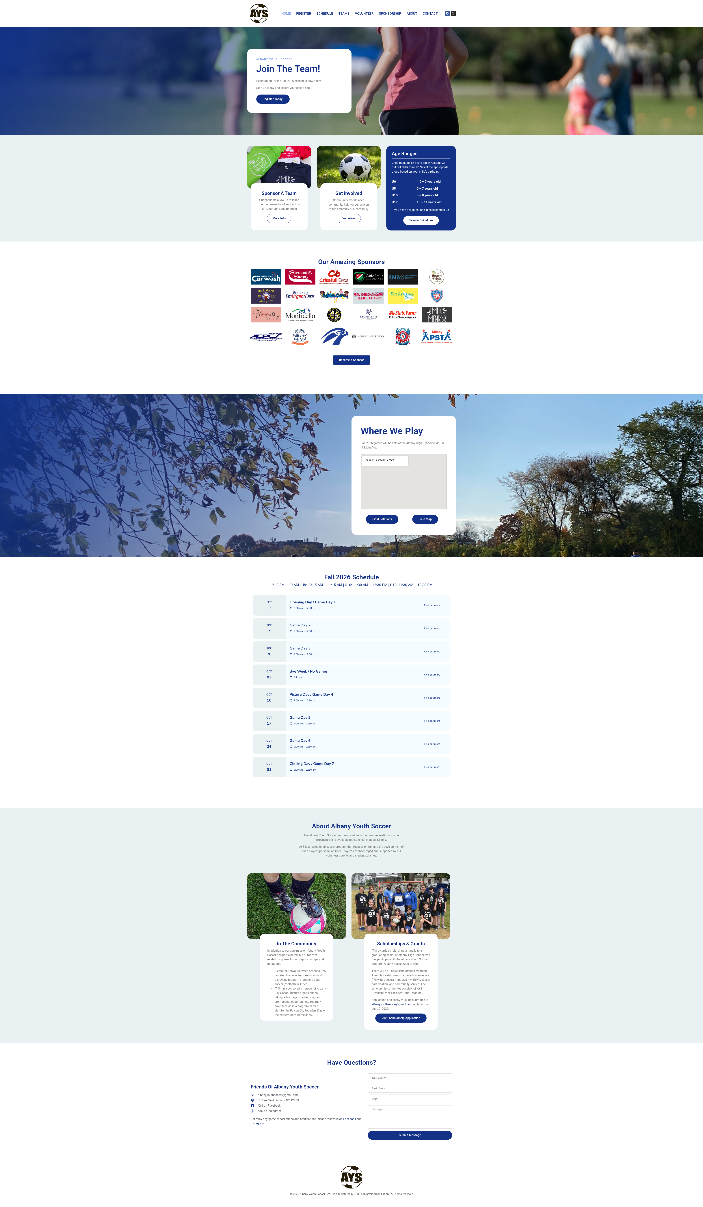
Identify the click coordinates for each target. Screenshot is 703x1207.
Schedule (325, 13)
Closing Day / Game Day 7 (312, 763)
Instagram (257, 1123)
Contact (430, 13)
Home (286, 13)
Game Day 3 (300, 648)
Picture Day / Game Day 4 (311, 694)
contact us (442, 210)
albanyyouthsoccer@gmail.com (392, 1004)
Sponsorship (390, 13)
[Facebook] (447, 13)
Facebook (349, 1119)
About (412, 13)
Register (303, 13)
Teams (344, 13)
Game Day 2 (300, 625)
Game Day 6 (300, 740)
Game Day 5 (300, 717)
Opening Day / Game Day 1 (313, 602)
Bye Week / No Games (309, 671)
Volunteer (364, 13)
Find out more (432, 605)
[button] (253, 337)
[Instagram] (453, 13)
